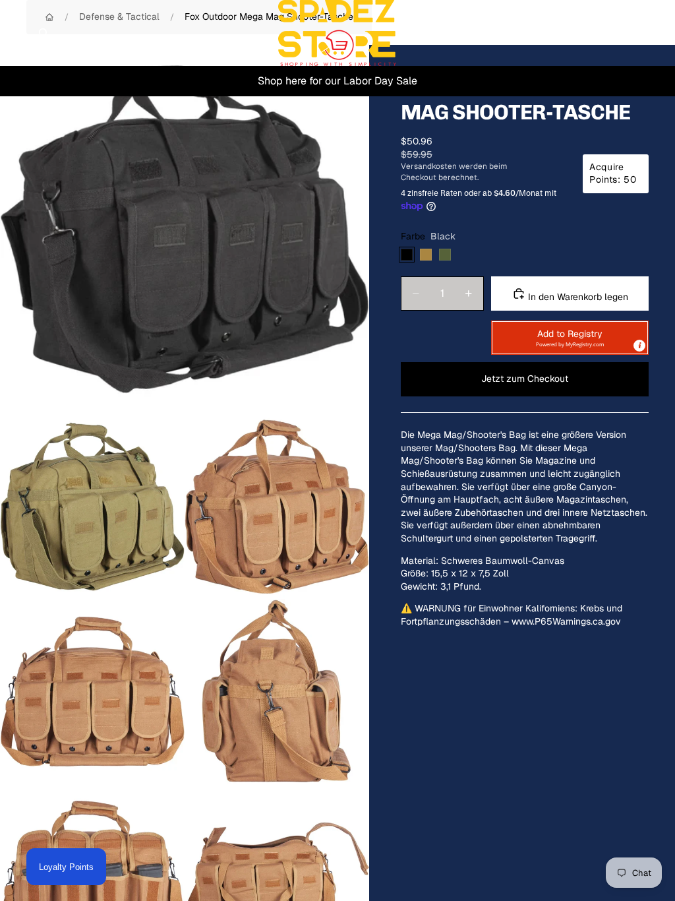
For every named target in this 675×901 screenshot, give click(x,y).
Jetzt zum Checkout (524, 379)
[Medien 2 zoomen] (92, 506)
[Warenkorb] (659, 32)
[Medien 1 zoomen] (184, 229)
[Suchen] (43, 32)
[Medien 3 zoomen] (277, 506)
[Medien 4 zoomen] (92, 691)
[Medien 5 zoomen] (277, 691)
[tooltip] (639, 346)
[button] (570, 338)
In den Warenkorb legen (576, 297)
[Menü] (15, 33)
